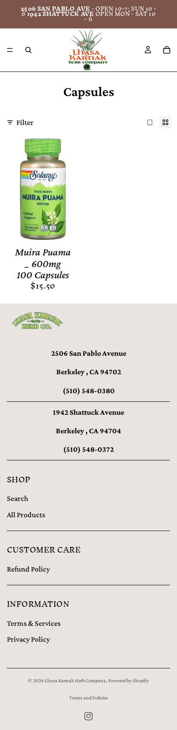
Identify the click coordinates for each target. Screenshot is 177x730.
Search (17, 498)
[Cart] (166, 49)
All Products (26, 514)
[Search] (28, 49)
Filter (25, 122)
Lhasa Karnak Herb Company (75, 680)
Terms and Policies (88, 698)
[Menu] (10, 50)
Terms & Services (34, 623)
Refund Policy (28, 569)
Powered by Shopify (128, 680)
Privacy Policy (28, 639)
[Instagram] (88, 716)
